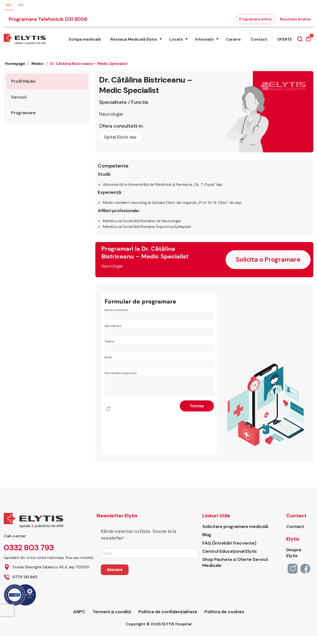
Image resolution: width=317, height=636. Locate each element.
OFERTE (284, 39)
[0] (308, 40)
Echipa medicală (85, 39)
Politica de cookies (224, 612)
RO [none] (8, 4)
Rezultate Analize (295, 19)
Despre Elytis (293, 552)
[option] (21, 5)
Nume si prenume (116, 310)
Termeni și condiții (112, 612)
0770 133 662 (24, 577)
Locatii (176, 39)
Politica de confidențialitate (167, 612)
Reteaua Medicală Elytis (133, 39)
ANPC (79, 612)
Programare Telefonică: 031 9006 (48, 19)
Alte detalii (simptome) (121, 373)
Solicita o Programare (268, 259)
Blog (206, 535)
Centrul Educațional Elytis (229, 551)
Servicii (18, 97)
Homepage (15, 63)
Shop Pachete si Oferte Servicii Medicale (235, 562)
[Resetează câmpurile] (108, 409)
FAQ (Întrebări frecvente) (229, 543)
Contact (259, 39)
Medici (37, 63)
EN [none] (21, 4)
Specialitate (113, 326)
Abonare (115, 569)
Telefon (110, 342)
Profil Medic (23, 81)
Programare (23, 113)
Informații (204, 39)
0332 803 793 (29, 547)
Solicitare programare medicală (235, 526)
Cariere (233, 39)
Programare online (255, 19)
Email (108, 357)
